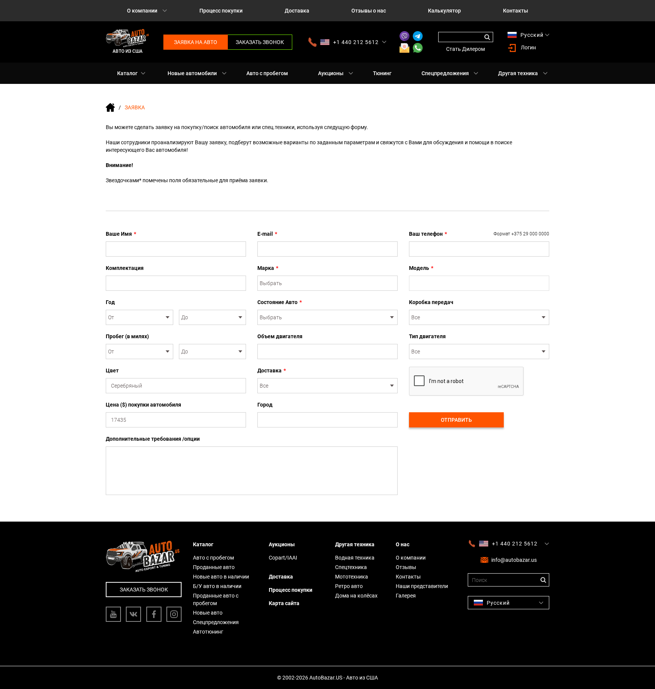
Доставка (297, 11)
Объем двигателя (279, 336)
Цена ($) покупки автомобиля (143, 405)
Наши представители (422, 586)
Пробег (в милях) (127, 336)
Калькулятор (444, 11)
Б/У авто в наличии (217, 586)
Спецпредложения (445, 73)
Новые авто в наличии (221, 577)
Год (110, 302)
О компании (142, 11)
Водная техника (355, 558)
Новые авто (208, 613)
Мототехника (351, 577)
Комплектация (125, 268)
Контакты (515, 11)
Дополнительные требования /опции (153, 439)
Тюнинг (382, 73)
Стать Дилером (465, 49)
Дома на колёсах (356, 596)
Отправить (456, 420)
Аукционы (330, 73)
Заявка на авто (195, 42)
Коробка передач (431, 302)
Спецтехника (351, 567)
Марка (267, 268)
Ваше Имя (121, 234)
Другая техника (518, 73)
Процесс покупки (221, 11)
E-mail (267, 234)
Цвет (112, 370)
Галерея (406, 596)
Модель (421, 268)
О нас (402, 544)
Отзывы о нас (368, 11)
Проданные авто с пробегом (215, 599)
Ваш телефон (479, 234)
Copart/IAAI (283, 558)
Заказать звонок (260, 42)
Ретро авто (349, 586)
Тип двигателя (427, 336)
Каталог (127, 73)
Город (265, 405)
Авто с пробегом (267, 73)
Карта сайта (284, 603)
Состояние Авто (279, 302)
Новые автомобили (192, 73)
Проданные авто (214, 567)
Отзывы (406, 567)
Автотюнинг (208, 632)
